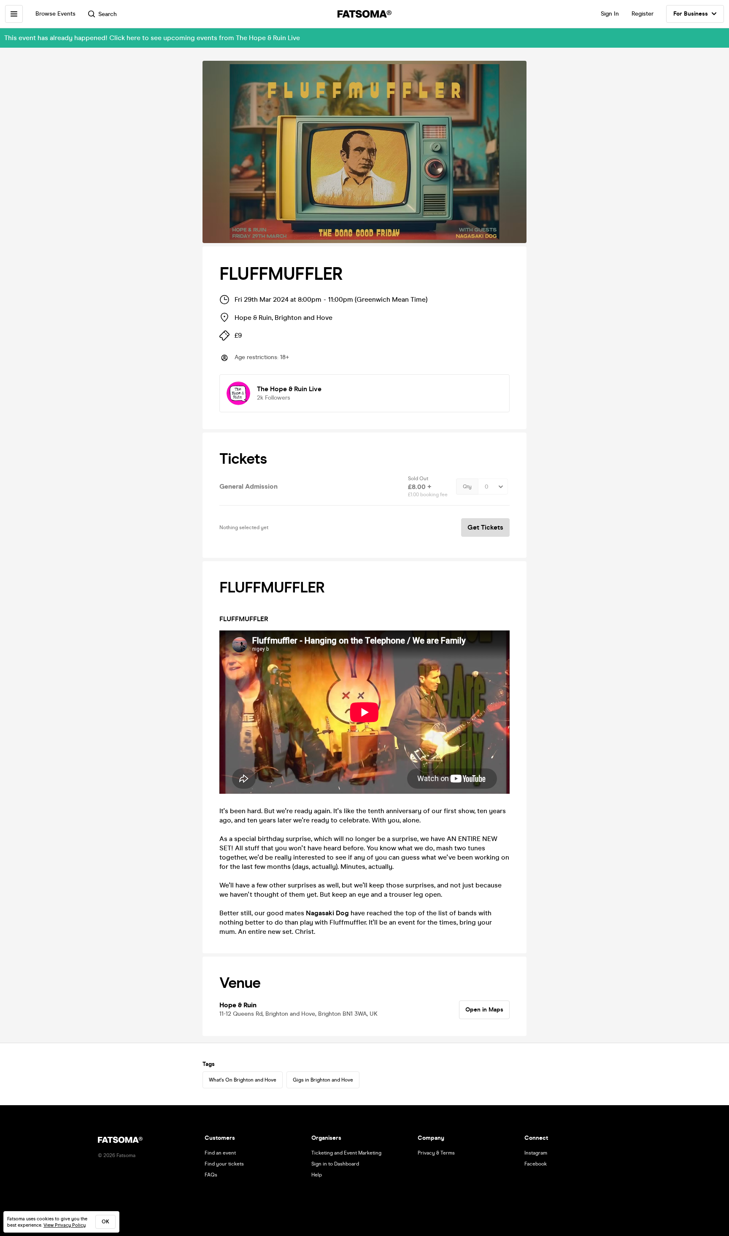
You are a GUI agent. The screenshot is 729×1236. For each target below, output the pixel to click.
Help (316, 1175)
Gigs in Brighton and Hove (323, 1080)
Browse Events (55, 13)
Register (642, 13)
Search (107, 14)
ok (105, 1222)
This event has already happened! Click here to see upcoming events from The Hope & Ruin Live (152, 38)
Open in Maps (484, 1009)
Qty (467, 487)
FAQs (211, 1175)
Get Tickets (485, 527)
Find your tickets (224, 1164)
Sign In (610, 13)
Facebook (535, 1164)
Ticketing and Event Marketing (346, 1153)
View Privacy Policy (64, 1225)
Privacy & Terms (436, 1153)
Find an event (220, 1153)
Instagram (535, 1153)
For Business (690, 13)
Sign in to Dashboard (335, 1164)
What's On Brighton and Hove (242, 1080)
